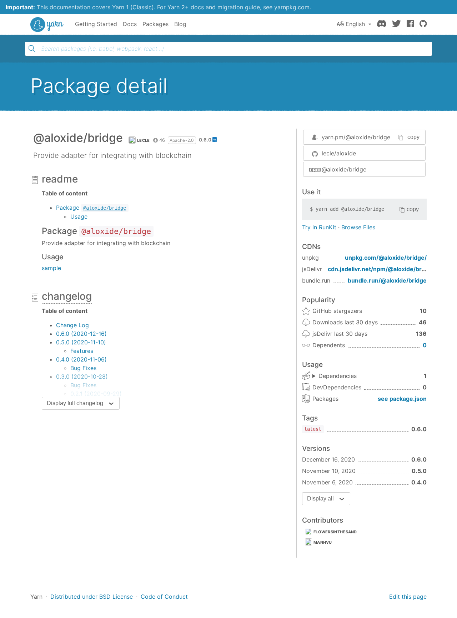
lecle (143, 140)
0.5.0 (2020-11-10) (81, 342)
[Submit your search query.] (31, 48)
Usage (78, 216)
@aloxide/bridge (344, 169)
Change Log (72, 325)
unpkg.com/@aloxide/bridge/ (386, 257)
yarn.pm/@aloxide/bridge (356, 137)
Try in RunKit (319, 227)
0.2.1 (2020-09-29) (96, 393)
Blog (180, 24)
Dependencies (337, 375)
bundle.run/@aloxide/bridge (387, 280)
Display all (320, 498)
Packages (155, 24)
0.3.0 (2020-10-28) (82, 376)
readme (60, 179)
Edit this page (408, 596)
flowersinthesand (335, 531)
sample (51, 267)
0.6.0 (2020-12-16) (81, 333)
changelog (67, 296)
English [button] (355, 24)
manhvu (322, 542)
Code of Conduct (164, 596)
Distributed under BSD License (91, 596)
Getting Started (96, 24)
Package (91, 207)
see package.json (402, 398)
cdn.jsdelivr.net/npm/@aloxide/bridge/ (382, 269)
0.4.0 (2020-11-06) (81, 359)
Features (81, 350)
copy (413, 137)
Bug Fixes (83, 368)
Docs (130, 24)
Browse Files (358, 227)
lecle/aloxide (339, 153)
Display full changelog (75, 403)
